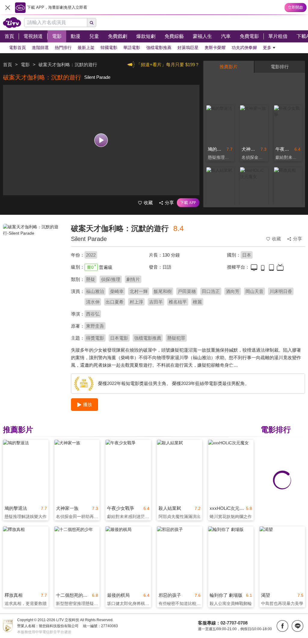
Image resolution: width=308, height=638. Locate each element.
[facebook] (282, 626)
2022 (91, 254)
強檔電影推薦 (147, 338)
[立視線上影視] (12, 22)
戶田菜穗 (187, 291)
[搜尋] (91, 22)
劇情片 (133, 279)
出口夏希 (115, 301)
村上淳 (136, 301)
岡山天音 (254, 291)
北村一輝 (139, 291)
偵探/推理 (110, 279)
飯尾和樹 (163, 291)
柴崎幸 (117, 291)
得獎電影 (95, 338)
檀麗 (197, 301)
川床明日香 (281, 291)
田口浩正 (211, 291)
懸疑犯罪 (176, 338)
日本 (246, 254)
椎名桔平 (178, 301)
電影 (25, 64)
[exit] (7, 7)
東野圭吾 (95, 325)
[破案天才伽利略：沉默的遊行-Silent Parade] (33, 266)
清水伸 (93, 301)
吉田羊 (156, 301)
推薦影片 (229, 66)
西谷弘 (93, 313)
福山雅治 (95, 291)
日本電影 (119, 338)
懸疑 (90, 279)
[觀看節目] (101, 140)
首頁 (7, 64)
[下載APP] (188, 202)
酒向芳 (232, 291)
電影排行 (280, 66)
